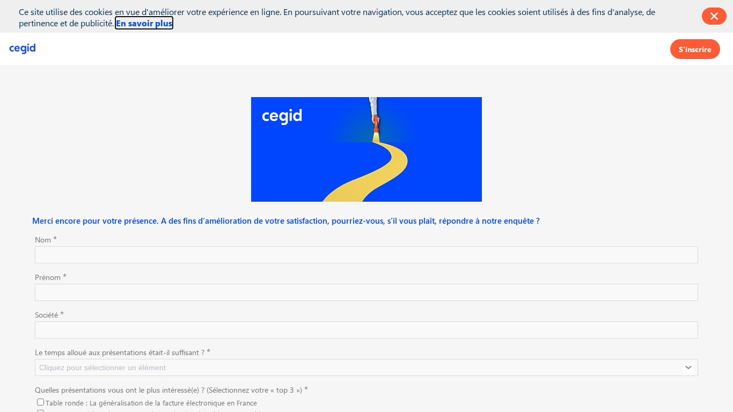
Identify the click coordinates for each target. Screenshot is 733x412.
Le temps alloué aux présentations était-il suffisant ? (122, 351)
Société (49, 314)
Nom (46, 239)
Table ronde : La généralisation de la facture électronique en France (151, 402)
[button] (695, 48)
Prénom (51, 276)
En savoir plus (144, 22)
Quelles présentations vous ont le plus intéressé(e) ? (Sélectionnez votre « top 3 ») (171, 389)
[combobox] (366, 367)
